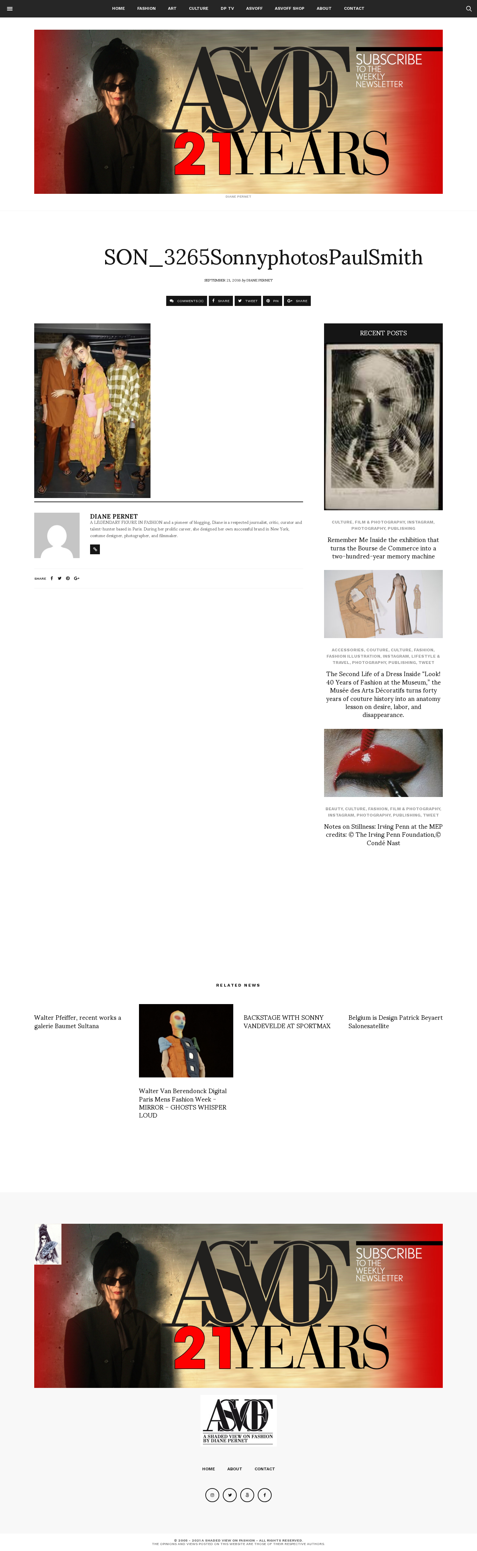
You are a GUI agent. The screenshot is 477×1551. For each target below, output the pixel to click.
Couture (377, 650)
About (324, 8)
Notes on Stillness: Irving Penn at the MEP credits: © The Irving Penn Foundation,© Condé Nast (383, 834)
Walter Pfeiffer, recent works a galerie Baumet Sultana (77, 1021)
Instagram (420, 522)
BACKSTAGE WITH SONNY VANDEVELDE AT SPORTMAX (287, 1021)
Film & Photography (380, 522)
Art (172, 8)
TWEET (251, 301)
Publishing (401, 528)
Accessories (348, 650)
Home (118, 8)
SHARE (223, 301)
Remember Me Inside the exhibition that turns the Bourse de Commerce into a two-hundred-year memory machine (383, 547)
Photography (368, 528)
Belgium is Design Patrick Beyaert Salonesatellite (395, 1021)
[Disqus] (168, 686)
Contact (354, 8)
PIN (275, 301)
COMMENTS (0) (190, 301)
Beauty (334, 808)
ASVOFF (254, 8)
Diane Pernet (260, 279)
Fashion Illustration (353, 656)
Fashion (146, 8)
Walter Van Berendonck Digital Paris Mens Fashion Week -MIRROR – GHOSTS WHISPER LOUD (183, 1102)
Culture (198, 8)
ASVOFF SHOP (289, 8)
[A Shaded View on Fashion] (238, 112)
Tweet (426, 662)
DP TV (227, 8)
